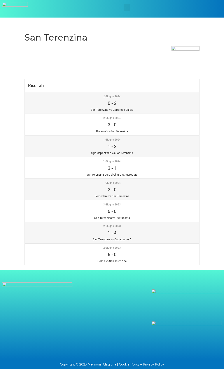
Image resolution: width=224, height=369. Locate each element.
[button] (127, 7)
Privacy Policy (153, 364)
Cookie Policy (129, 364)
